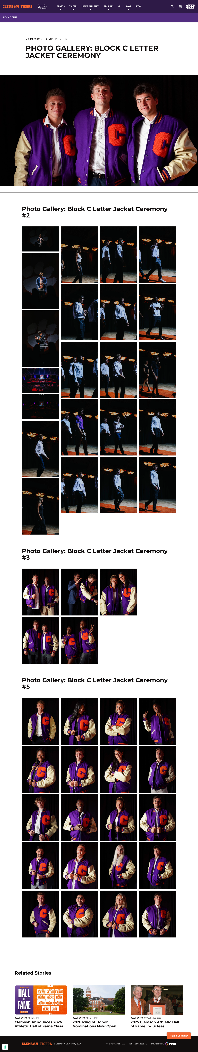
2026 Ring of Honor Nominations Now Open (94, 1024)
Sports (61, 6)
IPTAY (138, 6)
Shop (128, 6)
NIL (119, 6)
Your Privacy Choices (115, 1044)
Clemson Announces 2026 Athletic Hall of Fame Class (39, 1024)
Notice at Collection (138, 1044)
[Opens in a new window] (190, 6)
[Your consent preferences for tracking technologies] (5, 1047)
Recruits (108, 6)
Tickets (73, 6)
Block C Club (21, 1018)
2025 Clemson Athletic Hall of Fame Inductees (155, 1024)
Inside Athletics (90, 6)
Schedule (180, 6)
